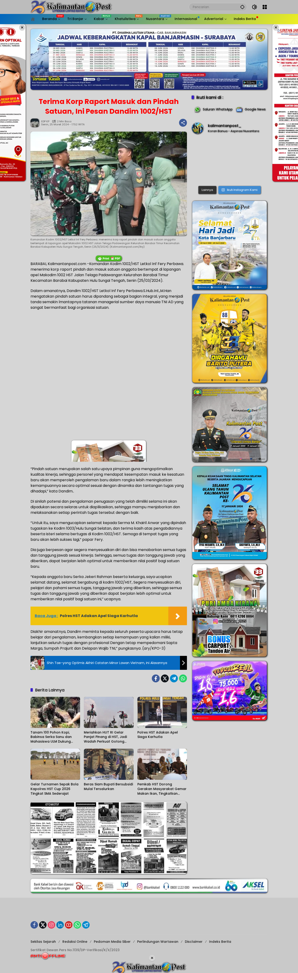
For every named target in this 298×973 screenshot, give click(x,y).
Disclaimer (194, 941)
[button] (242, 7)
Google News (255, 109)
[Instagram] (51, 925)
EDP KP (45, 121)
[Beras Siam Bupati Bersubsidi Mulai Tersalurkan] (108, 764)
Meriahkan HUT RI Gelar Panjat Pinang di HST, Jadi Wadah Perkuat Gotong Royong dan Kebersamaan (107, 737)
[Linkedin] (60, 925)
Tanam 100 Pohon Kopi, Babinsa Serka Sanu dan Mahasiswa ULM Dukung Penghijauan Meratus (51, 737)
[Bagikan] (183, 123)
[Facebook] (156, 678)
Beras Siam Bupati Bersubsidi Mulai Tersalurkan (108, 786)
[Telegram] (174, 678)
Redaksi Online (74, 941)
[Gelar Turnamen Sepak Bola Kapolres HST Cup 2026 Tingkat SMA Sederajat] (55, 764)
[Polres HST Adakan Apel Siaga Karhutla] (162, 712)
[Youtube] (68, 925)
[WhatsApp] (183, 678)
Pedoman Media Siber (112, 941)
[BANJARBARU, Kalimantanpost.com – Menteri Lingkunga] (230, 161)
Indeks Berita (220, 941)
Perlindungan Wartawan (157, 941)
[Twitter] (165, 678)
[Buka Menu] (265, 7)
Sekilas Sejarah (43, 941)
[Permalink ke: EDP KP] (35, 123)
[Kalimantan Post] (71, 6)
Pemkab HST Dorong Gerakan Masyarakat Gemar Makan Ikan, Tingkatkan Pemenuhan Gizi (161, 789)
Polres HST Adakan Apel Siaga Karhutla (157, 734)
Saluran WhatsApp (218, 109)
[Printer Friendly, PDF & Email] (109, 258)
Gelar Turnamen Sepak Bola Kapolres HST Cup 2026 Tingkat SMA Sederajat (54, 789)
